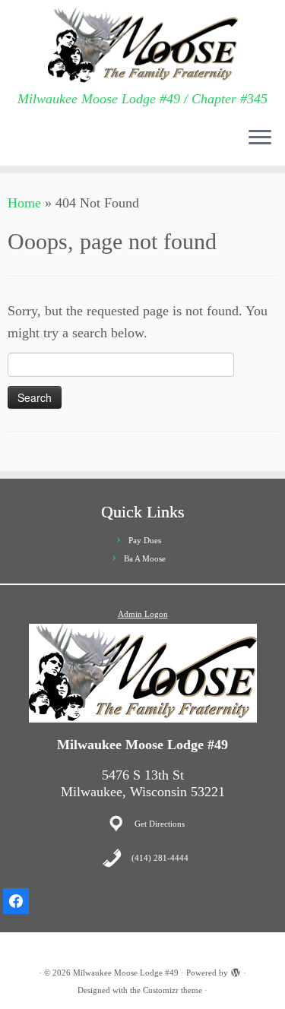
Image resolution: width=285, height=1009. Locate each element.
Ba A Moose (145, 558)
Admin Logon (143, 613)
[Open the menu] (260, 138)
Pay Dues (144, 540)
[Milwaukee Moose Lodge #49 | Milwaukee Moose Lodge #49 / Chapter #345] (142, 46)
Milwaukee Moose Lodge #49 (126, 972)
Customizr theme (172, 990)
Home (24, 202)
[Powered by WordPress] (235, 970)
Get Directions (160, 823)
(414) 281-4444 (159, 857)
